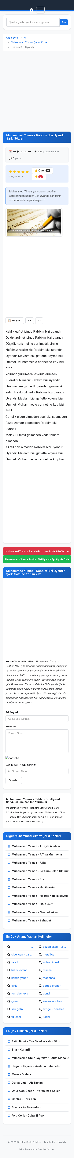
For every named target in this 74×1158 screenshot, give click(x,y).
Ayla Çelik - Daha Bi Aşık (28, 1115)
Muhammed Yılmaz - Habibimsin (33, 887)
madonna (49, 978)
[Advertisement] (37, 91)
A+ (29, 320)
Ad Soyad (12, 712)
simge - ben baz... (54, 1009)
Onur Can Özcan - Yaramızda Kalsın (36, 1090)
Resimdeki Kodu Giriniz (21, 764)
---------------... (22, 946)
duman (47, 970)
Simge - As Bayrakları (26, 1107)
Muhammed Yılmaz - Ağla (29, 862)
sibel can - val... (21, 954)
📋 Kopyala (14, 320)
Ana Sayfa (12, 37)
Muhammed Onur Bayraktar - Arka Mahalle (40, 1058)
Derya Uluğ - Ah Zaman (27, 1082)
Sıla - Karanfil (21, 1049)
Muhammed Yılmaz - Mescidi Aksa (35, 912)
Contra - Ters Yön (24, 1099)
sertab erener (52, 985)
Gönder (14, 780)
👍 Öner (42, 170)
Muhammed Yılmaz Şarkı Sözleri (29, 42)
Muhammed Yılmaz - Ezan (29, 879)
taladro (15, 962)
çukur (15, 1001)
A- (39, 320)
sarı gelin (17, 1009)
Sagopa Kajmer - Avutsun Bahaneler (36, 1066)
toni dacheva (19, 993)
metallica (48, 954)
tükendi (16, 1017)
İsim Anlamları (27, 1149)
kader (46, 1017)
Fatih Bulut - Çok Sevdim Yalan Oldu (36, 1041)
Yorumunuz (13, 726)
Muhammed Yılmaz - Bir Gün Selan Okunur (40, 871)
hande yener (19, 978)
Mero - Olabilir (21, 1074)
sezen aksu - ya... (54, 946)
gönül (46, 993)
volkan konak (51, 962)
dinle (14, 985)
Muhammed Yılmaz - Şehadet (31, 920)
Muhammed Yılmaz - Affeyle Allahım (36, 846)
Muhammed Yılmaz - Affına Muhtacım (37, 854)
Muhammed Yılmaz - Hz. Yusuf (32, 903)
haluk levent (19, 970)
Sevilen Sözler (46, 1149)
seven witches (52, 1001)
